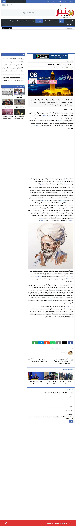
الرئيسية (72, 21)
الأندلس (44, 115)
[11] (58, 311)
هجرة (50, 300)
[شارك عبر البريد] (58, 343)
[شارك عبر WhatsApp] (52, 343)
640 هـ (60, 184)
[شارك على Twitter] (64, 343)
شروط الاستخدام (60, 1)
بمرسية (50, 115)
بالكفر (64, 273)
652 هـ (63, 309)
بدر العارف (66, 179)
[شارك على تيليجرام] (40, 343)
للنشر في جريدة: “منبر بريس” (52, 523)
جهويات (56, 20)
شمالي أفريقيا (42, 184)
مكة (69, 309)
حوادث (32, 20)
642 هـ (66, 278)
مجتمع (61, 20)
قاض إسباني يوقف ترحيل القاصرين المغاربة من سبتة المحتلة (50, 383)
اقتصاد (50, 20)
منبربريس (71, 67)
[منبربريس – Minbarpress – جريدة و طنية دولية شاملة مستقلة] (65, 12)
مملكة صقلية (45, 200)
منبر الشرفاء (26, 20)
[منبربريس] (70, 353)
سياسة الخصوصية (69, 1)
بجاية (70, 276)
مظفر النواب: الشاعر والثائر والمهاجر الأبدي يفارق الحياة (19, 118)
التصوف (60, 120)
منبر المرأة (12, 20)
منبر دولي (19, 20)
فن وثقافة (39, 20)
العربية (37, 118)
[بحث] (7, 2)
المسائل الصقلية (43, 197)
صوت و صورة (70, 24)
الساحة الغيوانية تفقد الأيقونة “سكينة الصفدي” (8, 118)
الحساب (36, 125)
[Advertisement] (38, 40)
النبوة (56, 290)
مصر (68, 306)
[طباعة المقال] (35, 343)
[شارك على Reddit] (46, 343)
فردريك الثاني (62, 200)
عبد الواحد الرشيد (41, 220)
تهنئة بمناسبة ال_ (61, 28)
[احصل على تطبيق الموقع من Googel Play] (7, 5)
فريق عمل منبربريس (50, 1)
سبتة (60, 192)
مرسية (66, 184)
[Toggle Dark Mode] (3, 24)
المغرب (39, 276)
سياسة (67, 20)
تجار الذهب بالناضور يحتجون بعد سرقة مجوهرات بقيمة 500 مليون (39, 359)
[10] (43, 289)
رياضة (45, 20)
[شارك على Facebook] (70, 343)
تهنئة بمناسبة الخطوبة (7, 95)
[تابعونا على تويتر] (5, 5)
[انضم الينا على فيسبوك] (2, 5)
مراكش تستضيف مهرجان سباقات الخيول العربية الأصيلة (19, 107)
